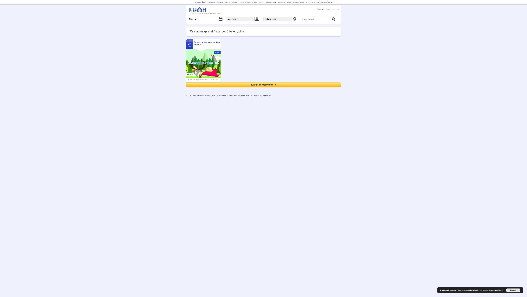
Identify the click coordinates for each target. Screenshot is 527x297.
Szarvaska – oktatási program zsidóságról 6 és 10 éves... (207, 43)
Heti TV (308, 2)
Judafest (214, 80)
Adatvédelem (222, 95)
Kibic (255, 2)
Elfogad (513, 290)
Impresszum (191, 95)
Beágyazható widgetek (206, 95)
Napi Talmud (281, 2)
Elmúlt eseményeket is (263, 84)
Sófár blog (219, 2)
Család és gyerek (203, 80)
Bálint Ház (192, 74)
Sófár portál (211, 2)
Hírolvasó (198, 2)
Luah (251, 95)
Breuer (302, 2)
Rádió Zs (227, 2)
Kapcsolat (233, 95)
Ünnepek (295, 2)
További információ (496, 290)
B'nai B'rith (315, 2)
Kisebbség (235, 2)
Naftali (330, 2)
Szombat (250, 2)
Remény (261, 2)
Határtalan (323, 2)
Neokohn (243, 2)
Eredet (289, 2)
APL (274, 2)
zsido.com (269, 2)
